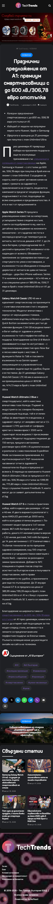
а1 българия (31, 665)
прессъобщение (18, 676)
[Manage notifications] (5, 899)
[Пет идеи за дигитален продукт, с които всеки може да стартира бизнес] (13, 801)
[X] (11, 700)
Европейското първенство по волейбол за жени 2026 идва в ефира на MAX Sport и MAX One (39, 816)
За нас (4, 866)
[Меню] (3, 6)
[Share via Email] (43, 700)
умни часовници (38, 682)
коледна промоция (18, 670)
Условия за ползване (10, 873)
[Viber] (37, 700)
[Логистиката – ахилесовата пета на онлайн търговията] (39, 765)
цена (26, 688)
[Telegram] (30, 700)
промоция (38, 676)
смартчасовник (15, 682)
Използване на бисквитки (12, 879)
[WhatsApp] (24, 700)
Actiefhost (33, 899)
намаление (40, 670)
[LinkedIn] (18, 700)
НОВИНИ (33, 49)
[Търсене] (49, 6)
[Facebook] (5, 700)
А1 (17, 665)
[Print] (5, 706)
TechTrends (23, 49)
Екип (4, 869)
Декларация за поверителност (14, 876)
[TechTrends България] (26, 5)
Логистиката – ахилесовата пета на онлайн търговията (38, 777)
